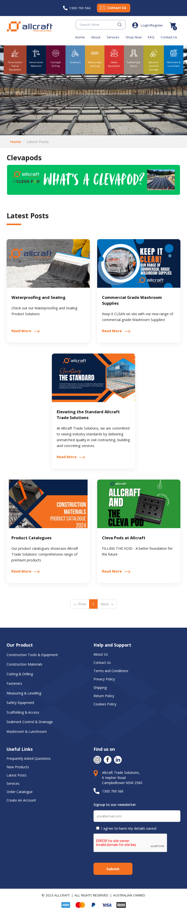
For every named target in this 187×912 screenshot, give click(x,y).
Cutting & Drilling (20, 674)
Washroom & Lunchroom (27, 731)
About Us (101, 654)
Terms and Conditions (111, 670)
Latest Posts (17, 775)
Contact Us (116, 8)
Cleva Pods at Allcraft (123, 537)
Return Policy (104, 695)
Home (80, 37)
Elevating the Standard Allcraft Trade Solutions (88, 414)
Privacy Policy (104, 679)
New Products (18, 767)
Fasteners (14, 683)
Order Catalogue (20, 791)
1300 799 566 (80, 8)
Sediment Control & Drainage (30, 721)
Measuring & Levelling (24, 693)
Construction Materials (24, 664)
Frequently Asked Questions (29, 758)
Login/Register (152, 25)
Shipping (100, 687)
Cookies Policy (105, 704)
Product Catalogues (31, 537)
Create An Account (21, 800)
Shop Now (133, 37)
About (95, 37)
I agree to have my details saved (128, 828)
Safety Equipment (20, 702)
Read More (21, 330)
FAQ (151, 37)
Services (113, 37)
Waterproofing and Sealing (38, 297)
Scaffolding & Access (23, 712)
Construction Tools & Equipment (32, 654)
